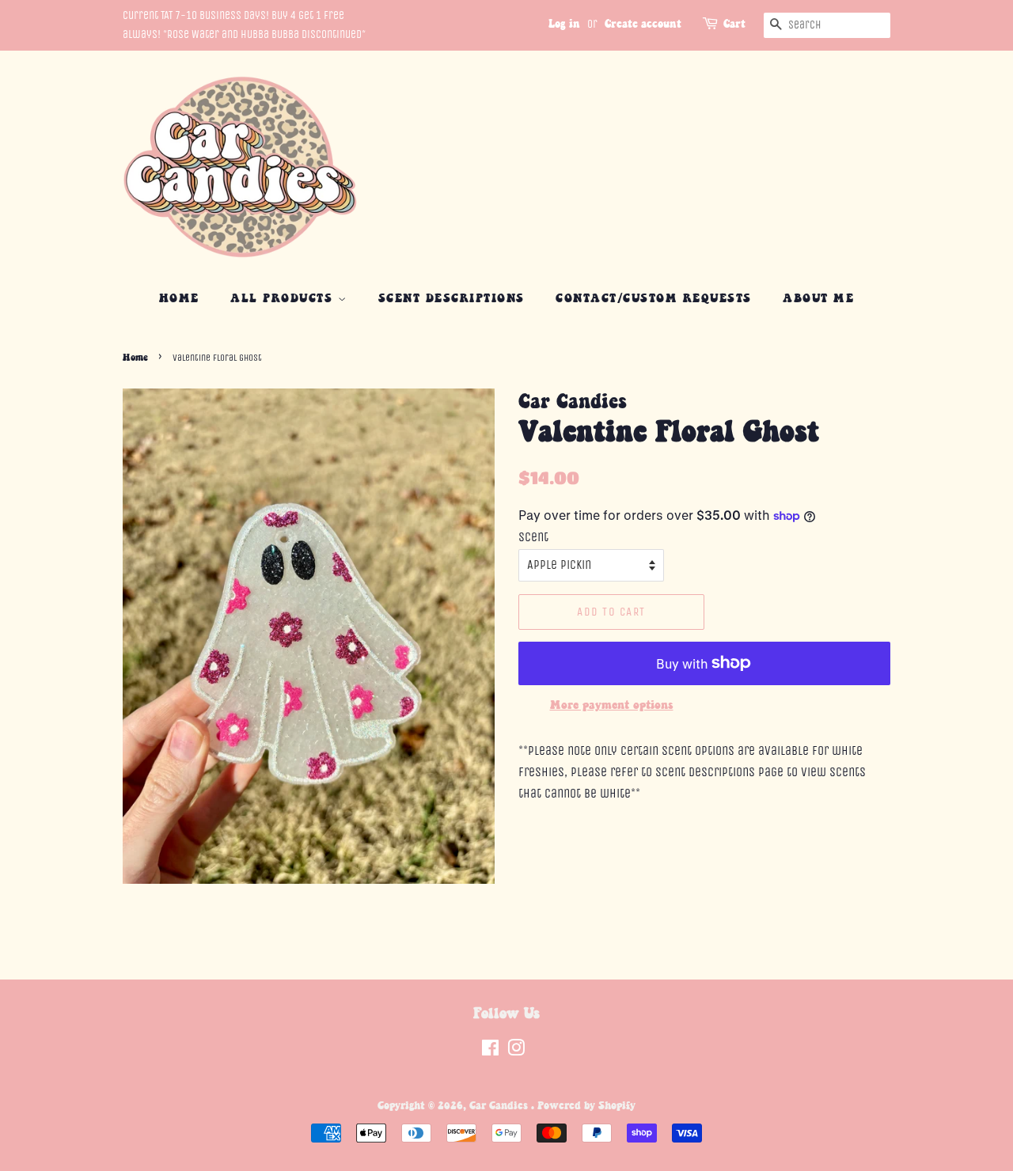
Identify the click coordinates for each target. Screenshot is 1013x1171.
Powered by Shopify (586, 1106)
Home (179, 298)
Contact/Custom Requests (654, 298)
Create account (643, 24)
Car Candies (500, 1106)
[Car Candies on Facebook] (490, 1051)
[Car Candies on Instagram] (516, 1051)
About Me (818, 298)
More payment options (611, 705)
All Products (284, 298)
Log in (564, 24)
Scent (533, 536)
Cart (734, 24)
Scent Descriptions (451, 298)
